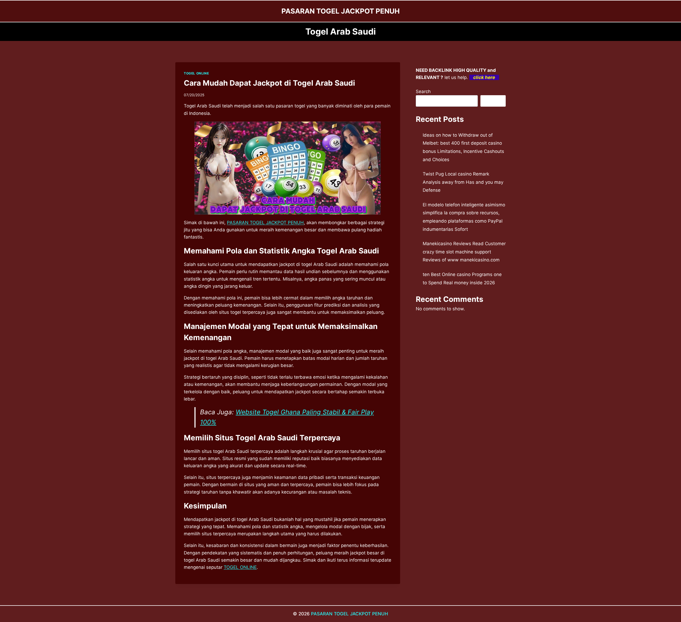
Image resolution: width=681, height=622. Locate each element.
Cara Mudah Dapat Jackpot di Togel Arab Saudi (269, 82)
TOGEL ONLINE (196, 73)
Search (423, 91)
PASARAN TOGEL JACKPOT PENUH (265, 222)
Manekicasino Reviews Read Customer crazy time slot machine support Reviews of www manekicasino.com (464, 251)
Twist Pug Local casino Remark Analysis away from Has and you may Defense (463, 182)
